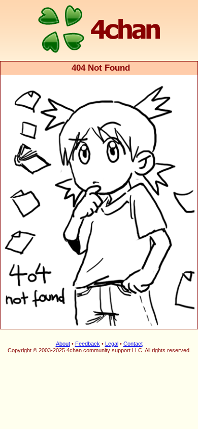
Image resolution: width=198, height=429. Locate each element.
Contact (133, 344)
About (63, 344)
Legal (111, 344)
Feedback (87, 344)
